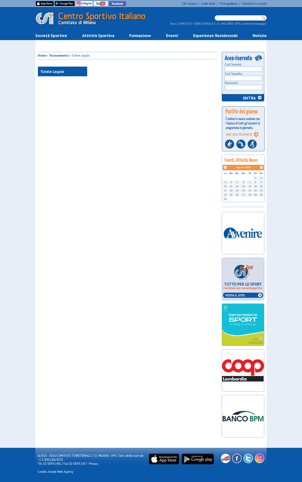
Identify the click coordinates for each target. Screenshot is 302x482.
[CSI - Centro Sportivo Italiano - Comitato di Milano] (94, 26)
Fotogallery (229, 3)
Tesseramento (59, 56)
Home (42, 56)
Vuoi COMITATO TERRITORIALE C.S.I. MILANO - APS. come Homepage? (218, 24)
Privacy (93, 464)
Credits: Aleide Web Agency (55, 472)
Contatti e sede (254, 3)
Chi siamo (189, 3)
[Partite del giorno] (243, 153)
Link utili (208, 3)
